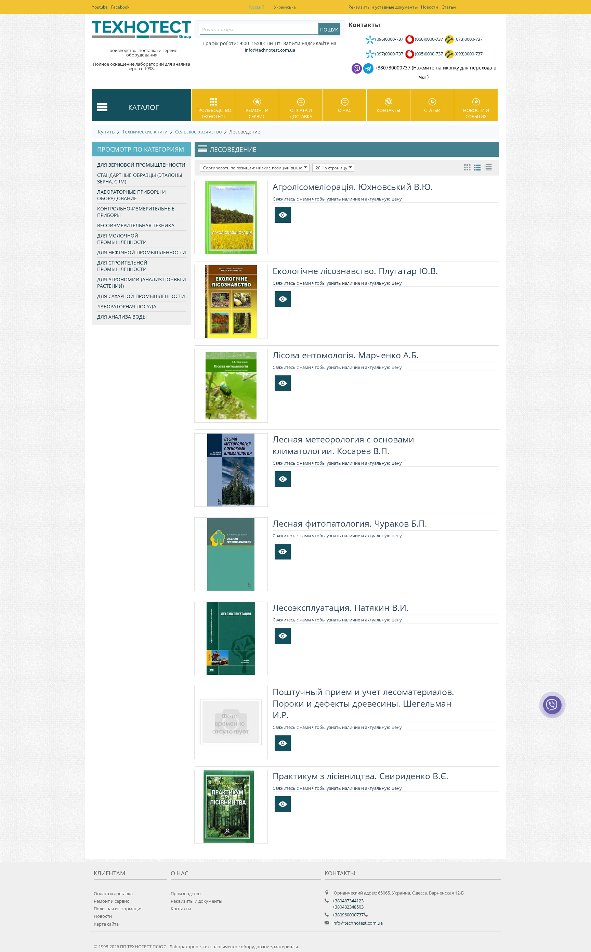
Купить (106, 131)
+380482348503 (348, 907)
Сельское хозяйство (198, 131)
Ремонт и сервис (257, 113)
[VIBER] (552, 709)
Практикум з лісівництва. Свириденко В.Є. (360, 776)
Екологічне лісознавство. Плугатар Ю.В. (355, 270)
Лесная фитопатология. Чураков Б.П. (350, 523)
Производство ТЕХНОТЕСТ (213, 113)
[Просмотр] (283, 215)
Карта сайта (106, 924)
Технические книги (145, 131)
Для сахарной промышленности (141, 296)
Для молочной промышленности (122, 238)
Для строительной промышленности (122, 265)
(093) (469, 54)
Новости (103, 916)
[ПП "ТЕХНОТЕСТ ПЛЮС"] (141, 32)
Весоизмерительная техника (135, 225)
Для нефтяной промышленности (141, 252)
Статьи (432, 110)
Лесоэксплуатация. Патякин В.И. (341, 607)
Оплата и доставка (301, 113)
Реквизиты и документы (196, 901)
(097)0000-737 (389, 54)
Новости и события (476, 113)
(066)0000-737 (429, 39)
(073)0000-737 (469, 39)
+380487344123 (348, 901)
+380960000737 (348, 915)
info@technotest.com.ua (357, 923)
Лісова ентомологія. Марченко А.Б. (346, 355)
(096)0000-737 (389, 39)
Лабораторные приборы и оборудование (131, 195)
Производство (186, 893)
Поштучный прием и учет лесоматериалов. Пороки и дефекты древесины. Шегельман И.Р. (363, 703)
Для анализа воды (122, 316)
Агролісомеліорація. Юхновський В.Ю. (353, 186)
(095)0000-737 (429, 54)
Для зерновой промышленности (141, 165)
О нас (344, 110)
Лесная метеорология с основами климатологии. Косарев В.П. (343, 444)
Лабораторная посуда (126, 306)
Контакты (388, 110)
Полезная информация (118, 908)
